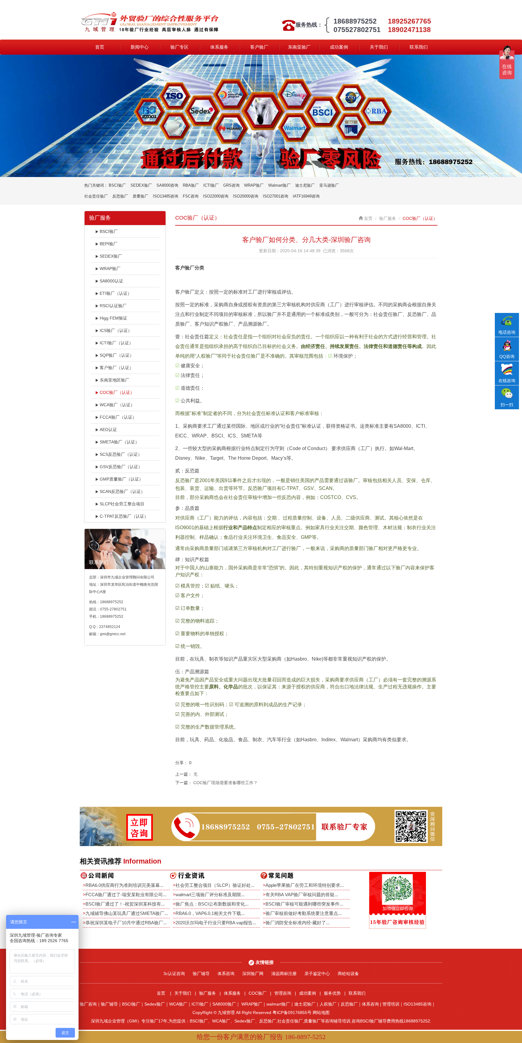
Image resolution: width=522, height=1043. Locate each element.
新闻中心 (139, 47)
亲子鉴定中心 (317, 973)
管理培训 (390, 1004)
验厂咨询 (88, 1004)
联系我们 (419, 47)
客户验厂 (259, 47)
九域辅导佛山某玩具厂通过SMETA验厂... (126, 913)
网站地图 (321, 1012)
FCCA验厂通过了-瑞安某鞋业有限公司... (125, 894)
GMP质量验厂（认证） (121, 479)
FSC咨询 (190, 196)
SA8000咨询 (167, 185)
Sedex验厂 (154, 1004)
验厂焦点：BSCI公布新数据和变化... (212, 903)
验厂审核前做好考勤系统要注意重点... (304, 913)
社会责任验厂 (96, 196)
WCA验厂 (178, 1004)
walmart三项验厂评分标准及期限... (210, 894)
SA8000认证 (111, 280)
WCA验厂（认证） (117, 404)
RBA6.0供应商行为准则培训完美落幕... (124, 885)
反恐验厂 (120, 196)
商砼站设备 (348, 973)
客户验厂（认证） (117, 367)
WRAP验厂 (254, 185)
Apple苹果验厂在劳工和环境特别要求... (305, 885)
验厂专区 (179, 47)
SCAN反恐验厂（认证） (122, 491)
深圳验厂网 (252, 973)
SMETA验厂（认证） (119, 441)
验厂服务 (387, 218)
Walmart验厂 (279, 185)
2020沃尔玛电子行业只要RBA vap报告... (216, 922)
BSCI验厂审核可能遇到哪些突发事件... (304, 903)
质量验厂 (140, 196)
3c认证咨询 (174, 973)
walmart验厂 (278, 1004)
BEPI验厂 (109, 243)
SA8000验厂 (224, 1004)
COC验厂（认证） (117, 392)
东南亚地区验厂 (114, 380)
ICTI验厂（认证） (116, 342)
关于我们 (379, 47)
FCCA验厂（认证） (118, 417)
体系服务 (219, 47)
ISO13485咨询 (165, 196)
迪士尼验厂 (305, 185)
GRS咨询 (231, 185)
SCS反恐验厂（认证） (121, 454)
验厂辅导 (201, 973)
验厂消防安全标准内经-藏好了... (298, 922)
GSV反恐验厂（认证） (121, 466)
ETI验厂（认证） (116, 293)
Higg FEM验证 (113, 318)
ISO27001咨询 (275, 196)
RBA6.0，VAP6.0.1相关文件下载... (210, 913)
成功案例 (339, 47)
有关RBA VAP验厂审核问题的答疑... (302, 894)
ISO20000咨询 (245, 196)
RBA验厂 (191, 185)
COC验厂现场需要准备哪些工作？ (225, 782)
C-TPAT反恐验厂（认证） (124, 516)
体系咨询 (226, 973)
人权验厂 (328, 1004)
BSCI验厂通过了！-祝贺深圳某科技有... (125, 903)
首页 (99, 47)
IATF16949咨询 (306, 196)
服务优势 (332, 993)
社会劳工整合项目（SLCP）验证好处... (215, 885)
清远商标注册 (284, 973)
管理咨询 (282, 993)
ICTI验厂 (211, 185)
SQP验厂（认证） (117, 355)
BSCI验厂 (117, 185)
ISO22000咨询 (215, 196)
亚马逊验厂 (329, 185)
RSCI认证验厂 (113, 305)
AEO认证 (108, 429)
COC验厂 (257, 993)
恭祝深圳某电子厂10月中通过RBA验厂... (126, 922)
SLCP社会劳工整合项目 (122, 503)
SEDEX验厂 (141, 185)
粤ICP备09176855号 (291, 1012)
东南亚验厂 (299, 47)
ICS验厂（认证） (116, 330)
